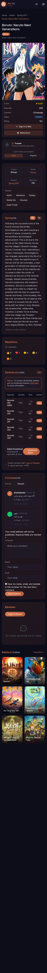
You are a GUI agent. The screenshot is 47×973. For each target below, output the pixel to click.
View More (37, 652)
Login (13, 155)
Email (7, 573)
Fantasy (32, 195)
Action (9, 195)
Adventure (20, 195)
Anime (12, 15)
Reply (18, 500)
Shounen (23, 200)
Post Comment (14, 594)
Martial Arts (11, 200)
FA (39, 218)
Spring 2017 (22, 15)
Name (7, 562)
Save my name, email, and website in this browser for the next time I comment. (22, 587)
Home (4, 15)
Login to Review (15, 614)
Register (33, 155)
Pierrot (33, 172)
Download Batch (32, 451)
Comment (9, 540)
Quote (27, 500)
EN (33, 218)
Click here (34, 383)
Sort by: (8, 484)
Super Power (12, 205)
